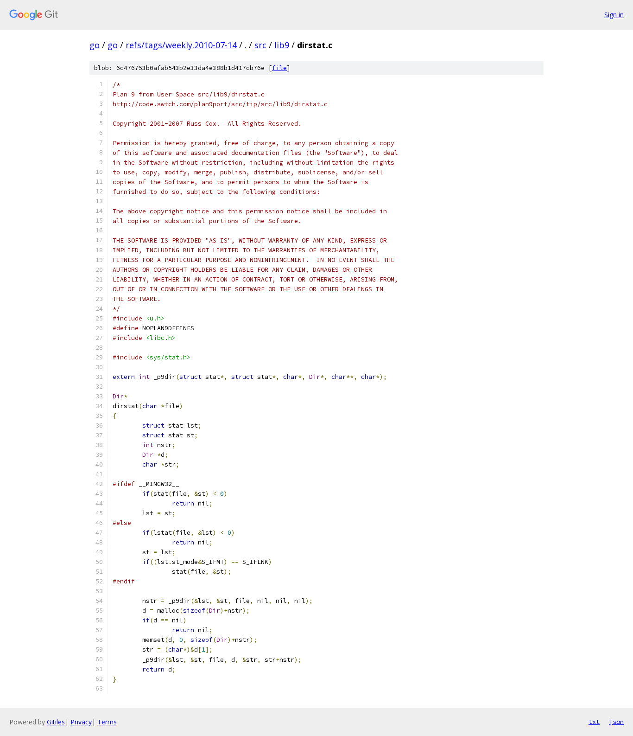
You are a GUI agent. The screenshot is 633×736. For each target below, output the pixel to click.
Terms (107, 721)
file (279, 68)
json (616, 721)
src (260, 45)
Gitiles (56, 721)
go (94, 45)
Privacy (81, 721)
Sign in (614, 14)
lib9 (281, 45)
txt (594, 721)
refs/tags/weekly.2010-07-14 (181, 45)
